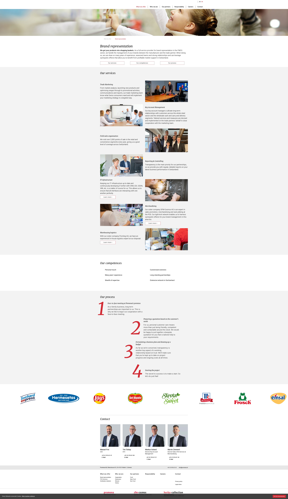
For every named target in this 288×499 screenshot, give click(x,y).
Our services (112, 63)
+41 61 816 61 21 (151, 457)
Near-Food (133, 479)
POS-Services (104, 479)
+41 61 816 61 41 (106, 455)
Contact (178, 474)
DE (200, 2)
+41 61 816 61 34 (174, 457)
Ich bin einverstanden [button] (279, 496)
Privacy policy (178, 481)
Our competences (142, 63)
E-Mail (103, 457)
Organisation (118, 477)
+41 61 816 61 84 (129, 455)
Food (131, 477)
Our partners (134, 474)
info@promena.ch (183, 467)
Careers (163, 474)
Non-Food (132, 481)
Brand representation (105, 477)
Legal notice (178, 484)
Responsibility (150, 474)
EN (202, 2)
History (117, 483)
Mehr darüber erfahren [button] (28, 496)
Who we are (119, 474)
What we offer (108, 39)
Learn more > (107, 197)
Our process (172, 63)
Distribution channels (105, 481)
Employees (118, 479)
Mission (117, 481)
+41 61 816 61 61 (172, 467)
